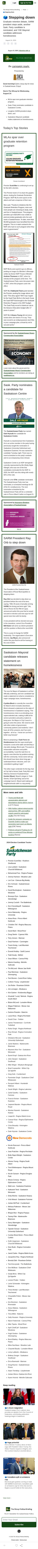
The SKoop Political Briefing (11, 10)
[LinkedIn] (19, 1531)
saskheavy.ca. (9, 375)
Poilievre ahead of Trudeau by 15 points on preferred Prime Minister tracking (20, 832)
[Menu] (35, 2)
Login (14, 3)
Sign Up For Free (25, 3)
